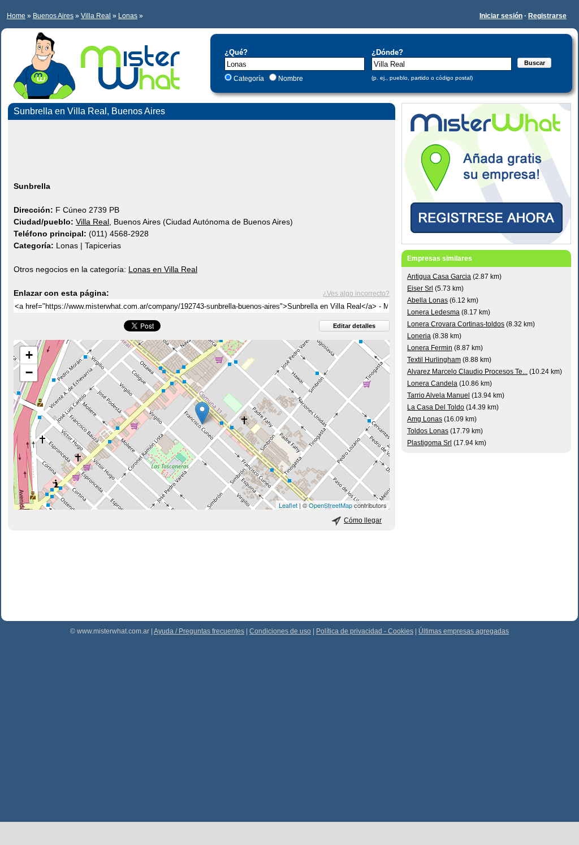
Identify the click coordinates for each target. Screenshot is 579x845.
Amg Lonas (424, 419)
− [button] (29, 372)
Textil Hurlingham (434, 360)
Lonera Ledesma (433, 312)
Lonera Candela (432, 383)
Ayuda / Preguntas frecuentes (199, 631)
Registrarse (547, 16)
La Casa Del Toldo (435, 407)
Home (16, 16)
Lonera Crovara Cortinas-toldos (455, 324)
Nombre (289, 79)
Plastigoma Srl (429, 443)
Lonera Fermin (429, 348)
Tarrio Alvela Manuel (438, 395)
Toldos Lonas (427, 431)
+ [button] (29, 355)
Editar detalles (354, 325)
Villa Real (96, 16)
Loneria (419, 336)
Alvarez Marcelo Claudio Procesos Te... (467, 372)
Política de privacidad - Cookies (364, 631)
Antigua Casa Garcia (439, 277)
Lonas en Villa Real (162, 269)
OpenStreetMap (330, 505)
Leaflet (288, 505)
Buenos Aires (53, 16)
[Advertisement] (201, 152)
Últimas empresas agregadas (463, 631)
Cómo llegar (363, 520)
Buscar (534, 62)
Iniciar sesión (500, 16)
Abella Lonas (427, 300)
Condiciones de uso (280, 631)
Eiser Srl (420, 288)
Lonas (127, 16)
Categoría (249, 79)
